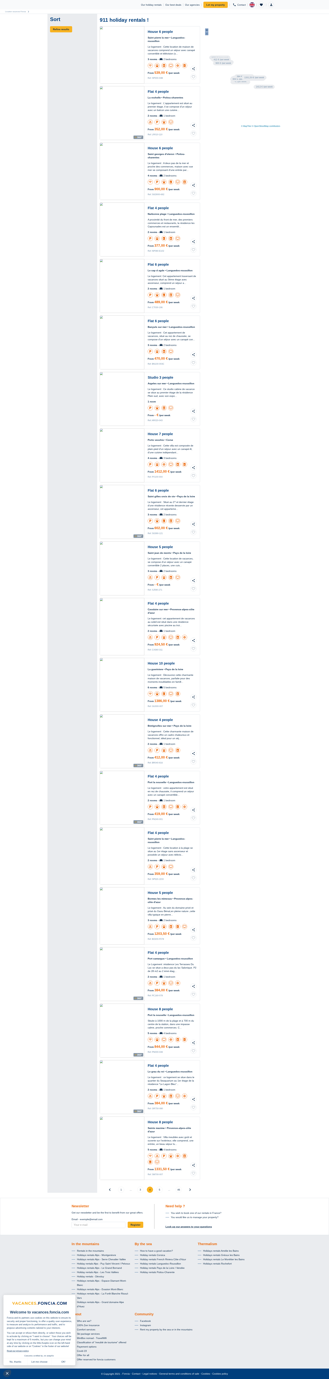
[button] (261, 5)
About (76, 1314)
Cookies (205, 1373)
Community (144, 1314)
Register (135, 1224)
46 (178, 1189)
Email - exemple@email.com (87, 1219)
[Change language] (252, 4)
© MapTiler (246, 126)
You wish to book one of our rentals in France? (196, 1213)
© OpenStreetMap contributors (266, 126)
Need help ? (175, 1206)
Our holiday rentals (151, 4)
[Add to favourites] (193, 77)
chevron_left (109, 1189)
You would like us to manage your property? (194, 1217)
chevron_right (190, 1189)
